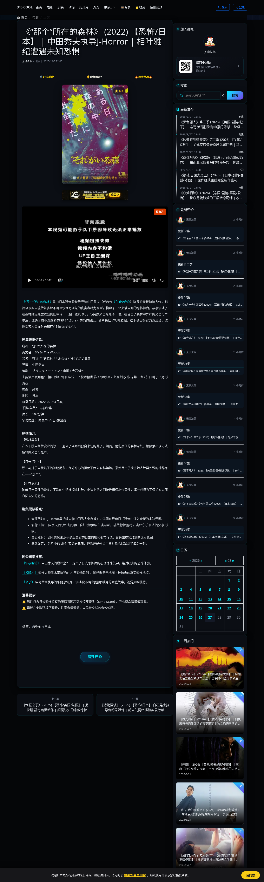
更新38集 (184, 397)
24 (181, 617)
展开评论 (95, 656)
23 (238, 608)
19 (200, 608)
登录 (242, 7)
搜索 (224, 7)
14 (219, 599)
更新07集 (184, 330)
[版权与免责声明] (135, 875)
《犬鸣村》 (30, 572)
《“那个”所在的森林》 (37, 302)
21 (219, 608)
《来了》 (28, 582)
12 (200, 599)
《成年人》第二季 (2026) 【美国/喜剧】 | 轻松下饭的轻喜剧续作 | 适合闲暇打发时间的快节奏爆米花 (209, 437)
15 (229, 599)
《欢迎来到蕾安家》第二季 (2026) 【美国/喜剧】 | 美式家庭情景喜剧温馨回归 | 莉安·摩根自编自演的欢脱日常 (212, 142)
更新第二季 (185, 264)
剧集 (241, 116)
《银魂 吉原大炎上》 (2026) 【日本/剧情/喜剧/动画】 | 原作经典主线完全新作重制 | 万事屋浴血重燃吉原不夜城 (212, 178)
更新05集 (184, 297)
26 (200, 617)
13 (210, 599)
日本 (46, 626)
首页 (24, 17)
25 (191, 617)
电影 (35, 17)
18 (191, 608)
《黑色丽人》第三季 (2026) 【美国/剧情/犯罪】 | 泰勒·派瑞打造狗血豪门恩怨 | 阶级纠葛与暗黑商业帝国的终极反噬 (212, 124)
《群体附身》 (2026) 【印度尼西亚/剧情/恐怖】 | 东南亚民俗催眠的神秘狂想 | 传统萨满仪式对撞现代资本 (211, 160)
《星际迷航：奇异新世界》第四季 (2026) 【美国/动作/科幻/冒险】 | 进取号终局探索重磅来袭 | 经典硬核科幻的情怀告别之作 (209, 371)
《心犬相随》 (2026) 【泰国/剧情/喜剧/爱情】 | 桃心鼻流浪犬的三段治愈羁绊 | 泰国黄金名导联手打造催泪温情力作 (211, 195)
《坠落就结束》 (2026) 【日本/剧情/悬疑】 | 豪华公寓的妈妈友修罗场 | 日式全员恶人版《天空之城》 (209, 537)
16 (238, 599)
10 (181, 599)
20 (210, 608)
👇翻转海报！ (94, 77)
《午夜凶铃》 (121, 302)
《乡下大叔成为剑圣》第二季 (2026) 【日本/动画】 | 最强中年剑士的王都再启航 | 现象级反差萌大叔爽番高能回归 (209, 504)
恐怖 (36, 626)
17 (181, 608)
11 (191, 599)
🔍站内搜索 (46, 77)
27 (210, 617)
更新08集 (184, 231)
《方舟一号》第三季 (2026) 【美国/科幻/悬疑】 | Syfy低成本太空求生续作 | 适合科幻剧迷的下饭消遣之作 (209, 305)
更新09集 (184, 529)
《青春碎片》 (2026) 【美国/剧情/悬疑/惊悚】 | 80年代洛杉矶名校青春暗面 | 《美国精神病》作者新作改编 (209, 338)
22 (229, 608)
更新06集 (184, 364)
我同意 (250, 875)
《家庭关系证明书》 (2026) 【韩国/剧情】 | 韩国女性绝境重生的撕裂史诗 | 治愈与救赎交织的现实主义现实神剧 (209, 404)
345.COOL (25, 7)
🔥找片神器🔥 (143, 77)
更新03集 (184, 430)
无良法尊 (27, 61)
